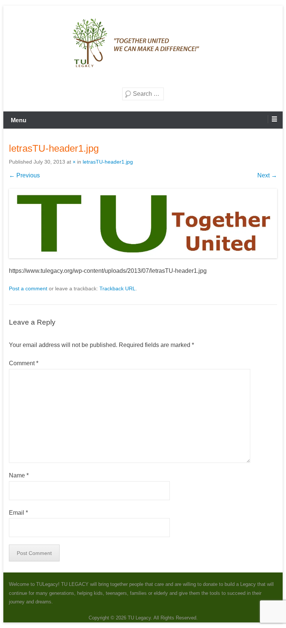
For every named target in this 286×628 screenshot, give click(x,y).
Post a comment (28, 288)
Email (18, 512)
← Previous (24, 175)
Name (19, 475)
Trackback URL (117, 288)
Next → (267, 175)
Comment (23, 363)
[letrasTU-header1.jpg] (143, 224)
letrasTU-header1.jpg (108, 162)
